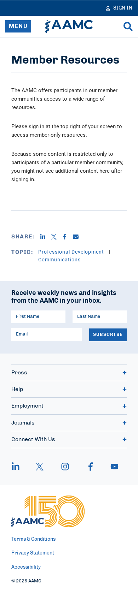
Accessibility (26, 567)
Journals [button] (23, 423)
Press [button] (19, 372)
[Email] (78, 236)
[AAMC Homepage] (48, 511)
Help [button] (17, 389)
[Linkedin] (45, 236)
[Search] (128, 26)
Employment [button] (27, 406)
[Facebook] (67, 236)
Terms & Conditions (33, 539)
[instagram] (65, 466)
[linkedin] (19, 466)
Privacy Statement (32, 553)
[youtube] (111, 466)
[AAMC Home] (69, 26)
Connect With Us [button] (33, 439)
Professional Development (71, 251)
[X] (56, 236)
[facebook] (90, 466)
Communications (59, 259)
